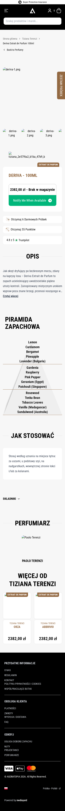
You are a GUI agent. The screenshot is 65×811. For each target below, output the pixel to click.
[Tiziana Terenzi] (27, 157)
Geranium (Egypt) (32, 382)
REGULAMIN (10, 675)
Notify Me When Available (29, 200)
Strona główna (10, 38)
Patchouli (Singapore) (32, 386)
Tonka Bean (32, 398)
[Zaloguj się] (49, 10)
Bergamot (32, 352)
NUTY (7, 746)
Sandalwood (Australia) (32, 412)
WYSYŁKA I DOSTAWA (15, 716)
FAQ (6, 722)
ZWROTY (8, 713)
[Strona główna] (32, 10)
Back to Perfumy (15, 49)
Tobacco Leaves (32, 402)
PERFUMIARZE (11, 755)
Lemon (32, 342)
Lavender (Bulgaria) (33, 361)
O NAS (7, 670)
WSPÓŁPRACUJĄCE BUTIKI (18, 688)
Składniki (9, 498)
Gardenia (32, 367)
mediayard (22, 800)
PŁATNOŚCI (10, 708)
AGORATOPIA (13, 776)
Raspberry (32, 372)
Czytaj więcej (10, 296)
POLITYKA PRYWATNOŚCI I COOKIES (22, 683)
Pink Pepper (32, 377)
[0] (58, 10)
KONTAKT (9, 680)
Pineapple (32, 356)
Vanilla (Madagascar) (33, 407)
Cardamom (32, 347)
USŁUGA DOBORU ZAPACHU (18, 741)
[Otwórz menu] (15, 10)
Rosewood (32, 393)
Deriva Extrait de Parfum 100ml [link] (18, 43)
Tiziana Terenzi (29, 38)
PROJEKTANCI (11, 750)
